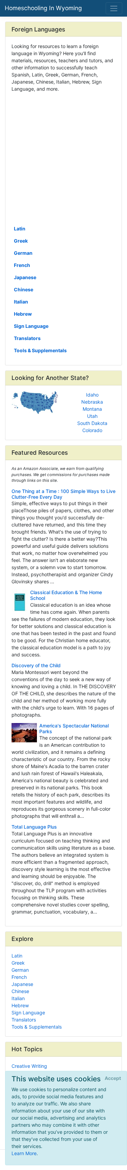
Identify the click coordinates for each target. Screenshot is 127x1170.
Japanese (25, 277)
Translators (27, 338)
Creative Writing (29, 1066)
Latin (19, 228)
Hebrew (23, 314)
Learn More (24, 1153)
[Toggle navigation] (114, 8)
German (23, 253)
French (22, 265)
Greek (21, 241)
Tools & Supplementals (40, 350)
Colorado (92, 430)
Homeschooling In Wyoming (43, 8)
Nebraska (92, 402)
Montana (92, 409)
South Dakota (92, 423)
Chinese (23, 289)
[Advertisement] (63, 158)
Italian (21, 302)
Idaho (92, 395)
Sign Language (31, 326)
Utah (92, 416)
